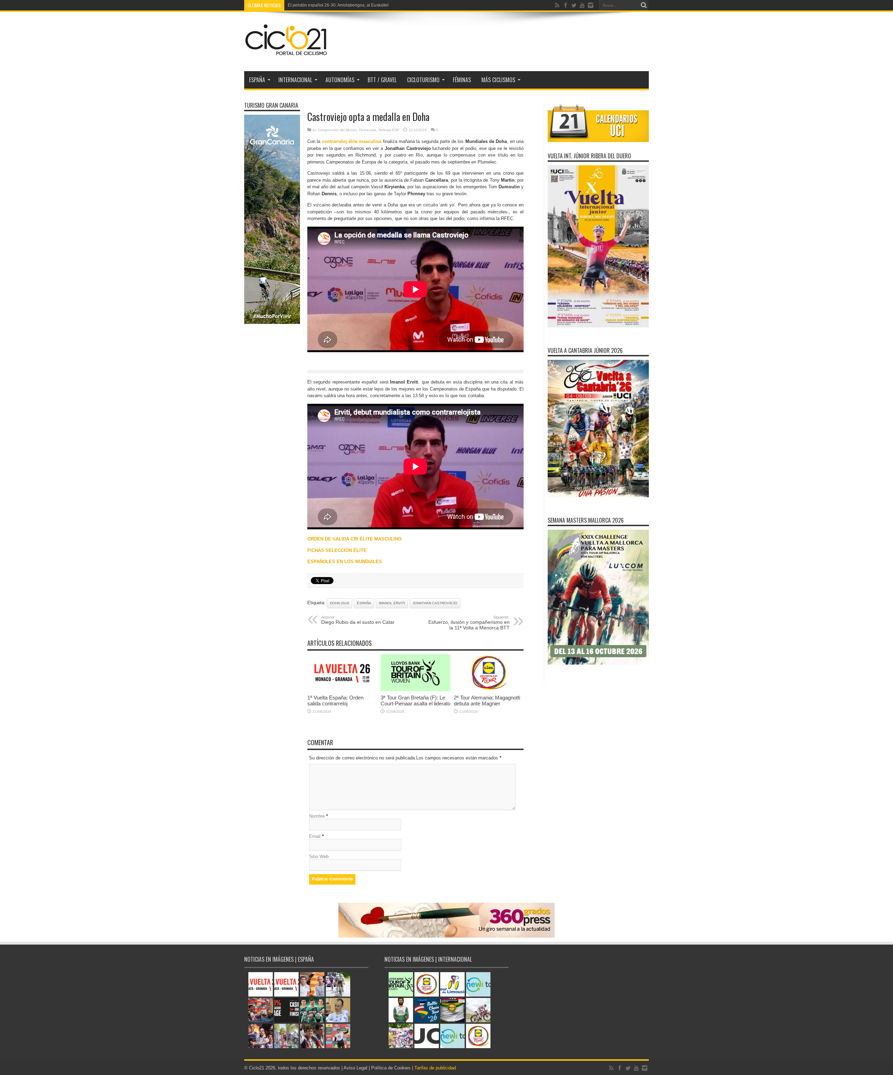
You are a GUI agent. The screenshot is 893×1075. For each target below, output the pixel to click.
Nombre (317, 816)
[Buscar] (643, 5)
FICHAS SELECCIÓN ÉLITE (337, 550)
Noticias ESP (388, 130)
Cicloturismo (423, 80)
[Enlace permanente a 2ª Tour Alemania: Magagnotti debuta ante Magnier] (489, 689)
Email (315, 836)
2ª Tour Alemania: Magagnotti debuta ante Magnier (487, 700)
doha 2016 (339, 603)
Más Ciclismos (498, 80)
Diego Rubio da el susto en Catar (358, 620)
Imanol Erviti (392, 603)
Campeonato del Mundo (337, 130)
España (364, 603)
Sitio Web (319, 856)
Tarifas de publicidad (435, 1067)
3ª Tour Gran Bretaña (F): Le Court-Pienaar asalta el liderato (415, 700)
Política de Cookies (391, 1067)
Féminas (462, 80)
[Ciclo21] (286, 53)
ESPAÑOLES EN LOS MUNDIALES (344, 561)
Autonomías (339, 80)
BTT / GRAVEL (382, 80)
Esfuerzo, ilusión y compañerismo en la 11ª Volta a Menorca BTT (469, 622)
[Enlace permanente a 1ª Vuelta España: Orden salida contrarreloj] (342, 689)
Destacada (367, 130)
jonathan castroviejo (435, 603)
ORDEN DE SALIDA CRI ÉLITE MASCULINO (354, 539)
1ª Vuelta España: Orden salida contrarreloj (329, 5)
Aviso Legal (355, 1067)
